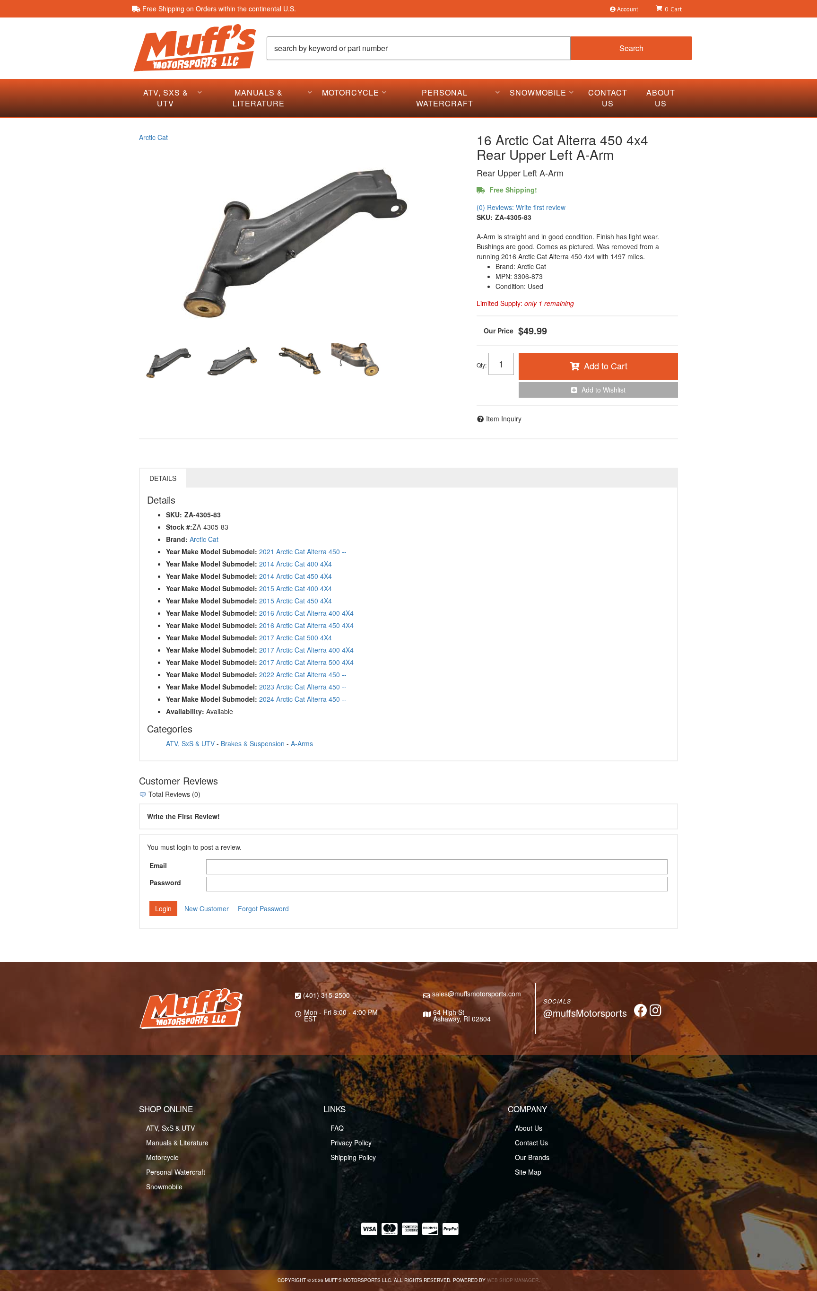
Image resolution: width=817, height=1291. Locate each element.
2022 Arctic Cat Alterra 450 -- (303, 674)
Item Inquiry (503, 418)
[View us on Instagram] (655, 1012)
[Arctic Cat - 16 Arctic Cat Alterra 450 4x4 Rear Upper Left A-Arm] (300, 239)
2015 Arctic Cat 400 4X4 (295, 588)
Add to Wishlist (604, 389)
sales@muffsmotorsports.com (476, 993)
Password (165, 882)
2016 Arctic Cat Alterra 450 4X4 (306, 625)
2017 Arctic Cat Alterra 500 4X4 (306, 662)
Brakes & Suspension (253, 743)
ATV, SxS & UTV (190, 743)
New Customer (206, 908)
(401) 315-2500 (326, 995)
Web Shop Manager (513, 1280)
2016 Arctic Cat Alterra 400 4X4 (306, 613)
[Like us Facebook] (640, 1012)
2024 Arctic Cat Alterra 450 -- (303, 699)
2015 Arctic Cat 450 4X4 (295, 600)
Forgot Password (263, 908)
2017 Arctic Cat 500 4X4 (295, 637)
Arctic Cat (153, 137)
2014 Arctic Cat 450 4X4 (295, 576)
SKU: (485, 217)
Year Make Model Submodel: (211, 551)
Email (158, 865)
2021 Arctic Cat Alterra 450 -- (303, 551)
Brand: (177, 539)
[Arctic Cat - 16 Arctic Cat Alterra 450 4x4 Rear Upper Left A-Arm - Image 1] (169, 362)
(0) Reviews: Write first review (521, 207)
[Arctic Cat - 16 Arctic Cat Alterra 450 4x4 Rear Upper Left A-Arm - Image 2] (233, 362)
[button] (479, 48)
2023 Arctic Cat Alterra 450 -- (303, 686)
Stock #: (179, 527)
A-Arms (302, 743)
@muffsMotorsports (585, 1013)
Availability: (185, 711)
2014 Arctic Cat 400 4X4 (295, 563)
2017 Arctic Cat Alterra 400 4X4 (306, 649)
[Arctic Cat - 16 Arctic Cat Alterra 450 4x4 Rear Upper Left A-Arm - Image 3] (296, 362)
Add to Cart (605, 365)
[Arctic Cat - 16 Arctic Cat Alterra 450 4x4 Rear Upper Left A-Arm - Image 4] (359, 362)
